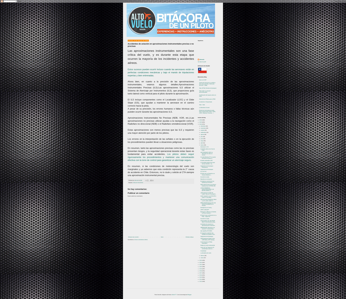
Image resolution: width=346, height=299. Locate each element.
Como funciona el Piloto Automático (206, 242)
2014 (200, 279)
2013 (200, 281)
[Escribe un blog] (148, 180)
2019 (200, 268)
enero (202, 257)
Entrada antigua (190, 237)
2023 (200, 260)
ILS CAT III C (203, 171)
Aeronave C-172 (204, 147)
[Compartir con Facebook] (151, 180)
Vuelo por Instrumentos (138, 182)
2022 (200, 262)
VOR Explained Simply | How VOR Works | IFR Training (207, 239)
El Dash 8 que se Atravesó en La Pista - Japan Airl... (208, 216)
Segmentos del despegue (206, 169)
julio (202, 136)
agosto (202, 134)
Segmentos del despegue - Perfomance (207, 166)
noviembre (203, 128)
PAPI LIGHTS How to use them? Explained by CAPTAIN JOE (208, 185)
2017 (200, 273)
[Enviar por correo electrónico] (146, 180)
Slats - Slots (202, 104)
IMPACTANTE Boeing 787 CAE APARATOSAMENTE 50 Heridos (208, 204)
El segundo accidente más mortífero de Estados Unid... (207, 233)
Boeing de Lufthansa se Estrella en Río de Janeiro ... (208, 212)
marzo (202, 145)
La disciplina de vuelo (205, 253)
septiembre (203, 132)
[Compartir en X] (149, 180)
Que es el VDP (202, 80)
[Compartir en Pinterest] (153, 180)
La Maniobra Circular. (204, 107)
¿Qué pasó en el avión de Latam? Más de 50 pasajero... (208, 193)
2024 (200, 124)
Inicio (162, 237)
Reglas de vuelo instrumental (207, 245)
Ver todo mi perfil (202, 61)
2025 (200, 122)
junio (202, 138)
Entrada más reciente (133, 237)
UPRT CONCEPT (204, 209)
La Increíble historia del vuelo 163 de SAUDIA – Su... (207, 163)
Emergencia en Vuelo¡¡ (206, 207)
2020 (200, 266)
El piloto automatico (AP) (206, 160)
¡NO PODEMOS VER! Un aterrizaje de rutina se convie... (206, 154)
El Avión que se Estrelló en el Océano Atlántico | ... (207, 174)
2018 (200, 271)
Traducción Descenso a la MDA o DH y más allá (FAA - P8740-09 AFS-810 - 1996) (207, 84)
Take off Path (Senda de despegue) (207, 88)
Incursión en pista (204, 177)
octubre (203, 130)
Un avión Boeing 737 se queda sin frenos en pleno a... (208, 157)
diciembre (203, 126)
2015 (200, 277)
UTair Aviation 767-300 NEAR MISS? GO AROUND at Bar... (208, 221)
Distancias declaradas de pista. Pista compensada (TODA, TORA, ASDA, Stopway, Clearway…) (207, 112)
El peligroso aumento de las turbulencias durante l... (207, 182)
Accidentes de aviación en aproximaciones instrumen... (208, 225)
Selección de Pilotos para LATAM (207, 99)
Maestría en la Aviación (206, 179)
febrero (202, 255)
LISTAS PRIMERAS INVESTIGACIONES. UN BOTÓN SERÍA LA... (207, 189)
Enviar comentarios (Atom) (141, 239)
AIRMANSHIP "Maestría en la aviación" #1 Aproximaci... (207, 228)
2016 (200, 275)
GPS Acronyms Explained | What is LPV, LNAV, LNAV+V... (208, 200)
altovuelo (202, 59)
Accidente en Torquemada (205, 102)
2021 (200, 264)
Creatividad (203, 251)
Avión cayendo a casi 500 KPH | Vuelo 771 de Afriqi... (208, 196)
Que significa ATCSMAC (206, 231)
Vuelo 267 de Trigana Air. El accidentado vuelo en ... (207, 248)
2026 (200, 120)
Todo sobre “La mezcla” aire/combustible (205, 91)
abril (202, 143)
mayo (202, 140)
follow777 (174, 294)
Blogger (189, 294)
